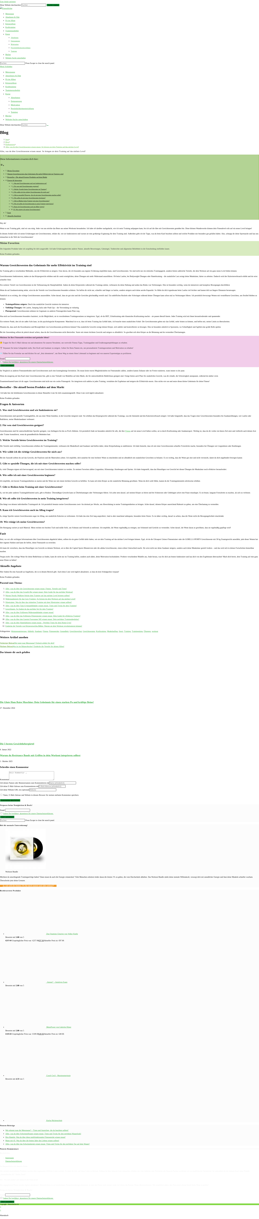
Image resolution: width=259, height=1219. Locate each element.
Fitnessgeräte (54, 631)
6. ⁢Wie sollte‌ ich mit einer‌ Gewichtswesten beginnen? (28, 198)
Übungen (147, 631)
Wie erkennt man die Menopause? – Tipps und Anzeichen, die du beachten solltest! (37, 1130)
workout (155, 631)
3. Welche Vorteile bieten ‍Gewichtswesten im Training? (29, 189)
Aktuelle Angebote (14, 216)
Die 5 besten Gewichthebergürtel (17, 743)
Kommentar (4, 780)
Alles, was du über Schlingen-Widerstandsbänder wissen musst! (29, 612)
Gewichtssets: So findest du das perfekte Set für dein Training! (29, 609)
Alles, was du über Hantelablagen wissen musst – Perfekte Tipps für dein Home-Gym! (38, 623)
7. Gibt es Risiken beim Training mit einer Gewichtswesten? (31, 201)
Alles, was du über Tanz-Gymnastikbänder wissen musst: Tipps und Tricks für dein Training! (41, 606)
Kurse (7, 94)
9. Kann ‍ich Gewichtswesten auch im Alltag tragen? (28, 206)
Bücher (8, 116)
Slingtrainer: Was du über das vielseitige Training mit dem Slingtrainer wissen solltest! (38, 602)
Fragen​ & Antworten (14, 180)
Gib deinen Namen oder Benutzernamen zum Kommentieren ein (24, 783)
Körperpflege (11, 83)
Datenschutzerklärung (13, 1161)
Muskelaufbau (112, 631)
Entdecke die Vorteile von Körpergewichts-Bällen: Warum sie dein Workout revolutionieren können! (43, 626)
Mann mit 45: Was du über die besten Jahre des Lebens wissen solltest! (32, 1141)
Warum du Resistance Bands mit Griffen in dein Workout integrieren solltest (40, 755)
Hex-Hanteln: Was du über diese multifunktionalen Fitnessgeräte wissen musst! (35, 1137)
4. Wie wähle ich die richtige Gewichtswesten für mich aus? (30, 192)
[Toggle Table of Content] (2, 166)
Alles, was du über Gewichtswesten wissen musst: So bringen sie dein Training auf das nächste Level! (42, 147)
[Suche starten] (48, 125)
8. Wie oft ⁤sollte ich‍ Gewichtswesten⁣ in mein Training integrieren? (33, 203)
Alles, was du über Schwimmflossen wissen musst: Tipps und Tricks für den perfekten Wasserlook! (43, 1134)
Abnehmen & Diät (13, 76)
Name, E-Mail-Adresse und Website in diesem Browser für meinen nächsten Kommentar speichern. (41, 795)
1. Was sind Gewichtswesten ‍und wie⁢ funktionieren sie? (29, 183)
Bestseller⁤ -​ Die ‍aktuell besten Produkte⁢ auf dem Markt (27, 177)
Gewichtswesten (89, 631)
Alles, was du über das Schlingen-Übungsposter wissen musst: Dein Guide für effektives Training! (43, 616)
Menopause (10, 72)
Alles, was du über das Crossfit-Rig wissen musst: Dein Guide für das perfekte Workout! (39, 592)
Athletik (31, 631)
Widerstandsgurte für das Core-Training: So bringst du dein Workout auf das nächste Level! (40, 599)
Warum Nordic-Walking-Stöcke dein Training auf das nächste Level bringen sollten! (37, 596)
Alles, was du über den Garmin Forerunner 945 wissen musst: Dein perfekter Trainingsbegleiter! (42, 619)
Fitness (127, 431)
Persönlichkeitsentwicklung (22, 108)
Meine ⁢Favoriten (13, 171)
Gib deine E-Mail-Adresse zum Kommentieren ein (19, 786)
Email (2, 359)
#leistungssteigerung (19, 631)
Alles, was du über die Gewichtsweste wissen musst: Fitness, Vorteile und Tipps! (36, 589)
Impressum (9, 1158)
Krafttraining (10, 87)
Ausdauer (38, 631)
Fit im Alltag (10, 79)
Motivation (15, 105)
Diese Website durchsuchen (10, 5)
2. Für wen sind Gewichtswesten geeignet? (25, 186)
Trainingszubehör (12, 90)
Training (14, 112)
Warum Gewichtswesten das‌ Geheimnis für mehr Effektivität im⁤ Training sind (35, 174)
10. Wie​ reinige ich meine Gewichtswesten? (26, 209)
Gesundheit (64, 631)
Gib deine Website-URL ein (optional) (14, 790)
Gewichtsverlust (76, 631)
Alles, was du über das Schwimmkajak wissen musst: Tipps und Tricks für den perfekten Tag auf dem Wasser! (47, 1144)
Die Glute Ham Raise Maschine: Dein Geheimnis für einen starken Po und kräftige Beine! (47, 702)
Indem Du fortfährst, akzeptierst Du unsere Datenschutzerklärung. (28, 362)
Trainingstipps (137, 631)
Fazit (9, 213)
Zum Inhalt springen (8, 2)
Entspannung (16, 101)
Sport (121, 631)
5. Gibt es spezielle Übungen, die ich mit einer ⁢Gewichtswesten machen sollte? (36, 195)
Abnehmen (15, 98)
